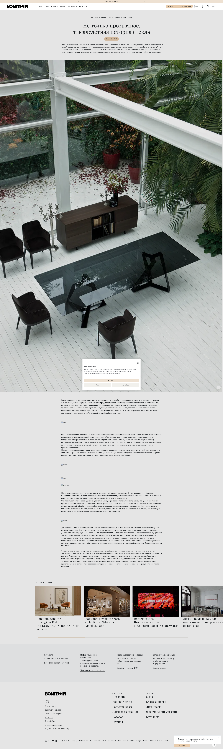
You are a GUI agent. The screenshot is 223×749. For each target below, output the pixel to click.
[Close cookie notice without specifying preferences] (138, 363)
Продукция (37, 6)
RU (198, 6)
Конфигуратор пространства (179, 6)
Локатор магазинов (68, 6)
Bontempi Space (51, 6)
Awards (112, 1)
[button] (78, 1)
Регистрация (182, 745)
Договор (83, 6)
